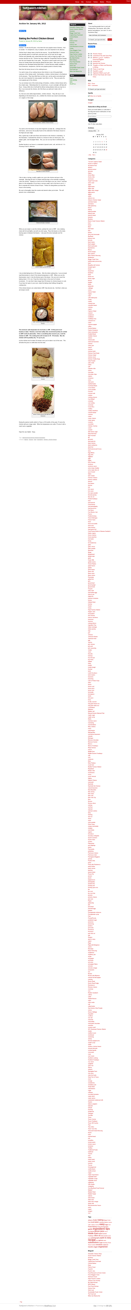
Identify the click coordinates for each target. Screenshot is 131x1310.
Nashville (90, 784)
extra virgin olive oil (93, 470)
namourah (91, 782)
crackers (90, 414)
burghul (90, 282)
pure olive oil (91, 933)
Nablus (90, 778)
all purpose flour (92, 165)
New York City (92, 797)
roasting (90, 979)
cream (89, 416)
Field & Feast (92, 1267)
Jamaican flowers (93, 636)
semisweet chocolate (94, 1023)
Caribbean (91, 317)
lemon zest (91, 690)
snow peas (91, 1052)
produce (90, 926)
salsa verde (91, 1002)
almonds (90, 171)
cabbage (90, 288)
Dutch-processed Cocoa (94, 449)
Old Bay (90, 814)
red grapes (91, 958)
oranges (90, 828)
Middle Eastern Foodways (95, 753)
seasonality (91, 1021)
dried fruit (90, 447)
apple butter (91, 186)
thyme (89, 1132)
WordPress (73, 84)
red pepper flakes (93, 964)
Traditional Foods (93, 1150)
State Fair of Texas (93, 1077)
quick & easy (91, 939)
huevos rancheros (93, 617)
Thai (89, 1125)
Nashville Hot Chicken (99, 63)
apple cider (91, 188)
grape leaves (91, 565)
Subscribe (92, 120)
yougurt (90, 1211)
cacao (89, 290)
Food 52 (90, 1269)
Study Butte (91, 1086)
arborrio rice (91, 198)
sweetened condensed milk (95, 1100)
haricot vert (91, 594)
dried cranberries (92, 445)
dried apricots (92, 441)
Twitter (95, 2)
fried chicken (91, 527)
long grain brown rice (93, 703)
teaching (90, 1109)
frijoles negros (92, 533)
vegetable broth (92, 1176)
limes (89, 700)
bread (89, 269)
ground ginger (92, 585)
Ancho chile (91, 177)
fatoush (90, 481)
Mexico (90, 744)
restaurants (91, 970)
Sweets (90, 1102)
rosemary (90, 989)
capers (90, 309)
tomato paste (91, 1142)
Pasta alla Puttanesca (94, 864)
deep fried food (92, 433)
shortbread (91, 1035)
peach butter (91, 866)
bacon (89, 207)
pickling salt (91, 885)
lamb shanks (91, 675)
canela (90, 301)
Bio (82, 2)
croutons (90, 422)
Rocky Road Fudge (93, 983)
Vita (95, 1306)
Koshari (90, 669)
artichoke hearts (92, 202)
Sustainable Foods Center (95, 1292)
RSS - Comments (93, 85)
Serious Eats (91, 1288)
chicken (28, 437)
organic (90, 832)
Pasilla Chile (91, 860)
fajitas (89, 474)
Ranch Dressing (92, 950)
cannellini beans (92, 305)
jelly (89, 640)
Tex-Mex (90, 1115)
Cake (89, 295)
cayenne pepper (92, 324)
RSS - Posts (91, 83)
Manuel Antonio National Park (96, 713)
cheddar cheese (92, 336)
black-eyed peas (92, 246)
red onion (90, 962)
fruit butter (91, 539)
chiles (89, 1224)
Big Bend (90, 236)
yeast (89, 1207)
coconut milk (91, 393)
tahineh (90, 1107)
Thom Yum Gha (92, 1129)
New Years (91, 793)
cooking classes (92, 397)
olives (89, 818)
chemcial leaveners (93, 341)
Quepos (90, 937)
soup (89, 1054)
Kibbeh (90, 661)
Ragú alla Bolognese (93, 945)
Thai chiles (91, 1127)
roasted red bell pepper (94, 977)
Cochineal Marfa (92, 385)
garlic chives (91, 546)
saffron (90, 994)
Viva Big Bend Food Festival (96, 1188)
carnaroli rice (91, 320)
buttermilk (91, 286)
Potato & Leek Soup (98, 69)
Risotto (90, 973)
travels (90, 1247)
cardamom (91, 315)
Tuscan (90, 1165)
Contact (88, 2)
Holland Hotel (91, 602)
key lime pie (91, 657)
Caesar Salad (92, 292)
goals (89, 558)
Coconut (90, 391)
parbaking (90, 851)
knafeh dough (92, 667)
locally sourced (92, 701)
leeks (89, 682)
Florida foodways (92, 498)
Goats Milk (91, 560)
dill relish (90, 439)
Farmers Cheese (92, 477)
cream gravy (91, 420)
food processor (92, 508)
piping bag (91, 903)
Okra (89, 813)
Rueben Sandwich (93, 993)
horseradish (91, 613)
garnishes (90, 550)
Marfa (89, 719)
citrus (89, 380)
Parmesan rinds (92, 855)
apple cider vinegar (93, 190)
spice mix (90, 1065)
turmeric (90, 1163)
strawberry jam (92, 1084)
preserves (91, 922)
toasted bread (92, 1136)
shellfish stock (92, 1033)
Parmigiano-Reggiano (94, 857)
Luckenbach (91, 707)
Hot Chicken (91, 615)
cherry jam (91, 345)
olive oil (90, 816)
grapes (90, 567)
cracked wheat (92, 412)
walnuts (90, 1196)
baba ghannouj (92, 205)
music (89, 774)
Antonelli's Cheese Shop (95, 1253)
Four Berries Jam (93, 512)
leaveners (90, 677)
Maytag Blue (91, 732)
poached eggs (92, 908)
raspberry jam (92, 954)
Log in (71, 78)
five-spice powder (93, 493)
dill (89, 437)
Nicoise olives (92, 803)
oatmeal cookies (92, 811)
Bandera (90, 219)
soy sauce (91, 1061)
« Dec (89, 155)
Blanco (90, 249)
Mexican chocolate (93, 740)
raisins (90, 947)
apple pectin (91, 192)
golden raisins (92, 562)
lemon (89, 684)
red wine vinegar (92, 968)
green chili (91, 571)
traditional (105, 1244)
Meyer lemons (92, 747)
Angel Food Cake (93, 181)
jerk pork (90, 646)
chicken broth (92, 351)
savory (90, 1010)
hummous (91, 619)
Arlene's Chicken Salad (94, 200)
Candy (90, 299)
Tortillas (90, 1148)
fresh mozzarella (92, 523)
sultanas (90, 1092)
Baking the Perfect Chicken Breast (36, 38)
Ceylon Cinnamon (93, 330)
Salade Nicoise (92, 998)
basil (89, 223)
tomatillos (90, 1140)
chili (89, 366)
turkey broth (91, 1159)
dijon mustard (92, 435)
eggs (89, 458)
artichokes (91, 204)
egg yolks (90, 454)
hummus (90, 621)
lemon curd (91, 686)
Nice (89, 799)
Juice (89, 652)
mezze (90, 749)
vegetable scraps (93, 1178)
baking (24, 437)
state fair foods (92, 1075)
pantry (89, 847)
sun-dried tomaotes (93, 1094)
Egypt (89, 460)
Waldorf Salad (92, 1194)
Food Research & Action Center (97, 1273)
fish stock (91, 491)
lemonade (90, 692)
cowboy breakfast (93, 410)
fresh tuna (91, 525)
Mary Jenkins (92, 726)
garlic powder (91, 548)
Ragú (89, 943)
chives (90, 370)
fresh (89, 521)
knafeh (90, 665)
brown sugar (91, 278)
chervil (90, 347)
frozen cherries (92, 535)
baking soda (91, 213)
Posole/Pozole (92, 918)
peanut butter (91, 872)
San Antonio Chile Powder (95, 1008)
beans (89, 225)
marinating (42, 437)
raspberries (91, 952)
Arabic (95, 1220)
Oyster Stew (91, 839)
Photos (108, 2)
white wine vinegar (93, 1201)
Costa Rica (91, 407)
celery (89, 326)
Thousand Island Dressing (95, 1130)
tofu (89, 1138)
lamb (89, 671)
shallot (90, 1031)
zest (89, 1213)
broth (89, 274)
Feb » (94, 155)
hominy (90, 604)
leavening (90, 678)
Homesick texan (92, 1276)
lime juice (90, 698)
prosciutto (91, 927)
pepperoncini (91, 880)
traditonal (90, 1151)
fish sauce (91, 489)
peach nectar (91, 868)
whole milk (91, 1203)
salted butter (91, 1006)
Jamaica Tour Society (94, 1280)
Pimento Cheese (97, 53)
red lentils (90, 960)
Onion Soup (91, 824)
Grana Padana (92, 564)
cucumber (91, 424)
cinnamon (90, 378)
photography (91, 881)
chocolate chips (92, 374)
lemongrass (91, 694)
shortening (91, 1037)
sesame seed (92, 1027)
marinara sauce (92, 721)
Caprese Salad (92, 311)
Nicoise (90, 801)
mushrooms (91, 772)
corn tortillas (91, 403)
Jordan (90, 650)
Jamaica (90, 634)
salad (89, 996)
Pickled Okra (96, 61)
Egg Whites (91, 452)
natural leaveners (93, 788)
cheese (90, 338)
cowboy (90, 408)
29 (106, 150)
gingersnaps (91, 556)
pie (89, 889)
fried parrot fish (92, 529)
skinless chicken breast (50, 439)
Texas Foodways (92, 1121)
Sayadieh (90, 1014)
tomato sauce (92, 1144)
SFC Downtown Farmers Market (97, 1029)
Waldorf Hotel (92, 1192)
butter (89, 284)
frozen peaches (92, 537)
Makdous (90, 709)
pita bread (91, 906)
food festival (91, 502)
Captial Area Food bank (94, 1261)
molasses (90, 759)
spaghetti (90, 1063)
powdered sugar (92, 920)
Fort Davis (91, 510)
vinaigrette (91, 1186)
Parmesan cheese (93, 853)
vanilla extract (92, 1171)
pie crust (90, 891)
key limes (90, 659)
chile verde (91, 362)
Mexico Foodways (93, 745)
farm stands (91, 475)
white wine (91, 1199)
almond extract (92, 169)
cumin (89, 428)
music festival (92, 776)
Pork (89, 916)
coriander (90, 401)
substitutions (91, 1088)
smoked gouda (92, 1050)
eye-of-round (91, 472)
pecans (90, 876)
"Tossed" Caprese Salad (95, 161)
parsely (90, 858)
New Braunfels (92, 790)
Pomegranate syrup (93, 914)
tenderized (91, 1111)
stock (89, 1079)
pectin (89, 878)
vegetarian (91, 1182)
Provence (90, 931)
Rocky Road (91, 981)
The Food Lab (92, 1294)
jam (89, 633)
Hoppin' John (91, 611)
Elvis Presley (91, 462)
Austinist (90, 1257)
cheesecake (91, 339)
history (90, 600)
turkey (89, 1157)
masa (89, 728)
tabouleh (90, 1106)
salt (89, 1004)
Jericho (90, 642)
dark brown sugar (93, 431)
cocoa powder (92, 389)
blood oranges (92, 251)
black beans (91, 242)
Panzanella (91, 849)
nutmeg (90, 805)
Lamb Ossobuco (92, 673)
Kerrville (90, 654)
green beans (91, 569)
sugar (89, 1090)
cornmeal (90, 405)
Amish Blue (91, 175)
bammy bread (92, 215)
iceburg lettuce (92, 623)
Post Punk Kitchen (93, 1286)
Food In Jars (91, 1271)
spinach (90, 1069)
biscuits (90, 240)
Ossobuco (91, 834)
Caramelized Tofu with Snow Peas (102, 55)
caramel (90, 313)
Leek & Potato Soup (93, 680)
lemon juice (91, 688)
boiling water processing (94, 261)
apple (89, 184)
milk (89, 755)
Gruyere (90, 588)
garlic (89, 544)
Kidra (89, 663)
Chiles (89, 364)
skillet (89, 1044)
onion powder (91, 822)
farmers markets (92, 479)
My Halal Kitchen (93, 1282)
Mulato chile (91, 770)
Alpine (89, 173)
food (35, 439)
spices (100, 1240)
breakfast (90, 272)
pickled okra (91, 883)
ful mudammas (92, 542)
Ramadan (90, 948)
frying (89, 541)
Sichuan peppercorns (94, 1040)
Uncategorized (92, 1167)
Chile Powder (91, 361)
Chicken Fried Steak (93, 353)
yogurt (89, 1209)
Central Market (92, 328)
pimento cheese (92, 897)
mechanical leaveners (94, 734)
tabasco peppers (92, 1104)
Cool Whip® (91, 399)
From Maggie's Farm (93, 1275)
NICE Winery (91, 1284)
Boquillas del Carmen (94, 265)
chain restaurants (93, 332)
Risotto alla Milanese (94, 975)
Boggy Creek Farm (93, 259)
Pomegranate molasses (94, 912)
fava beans (91, 483)
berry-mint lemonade (93, 234)
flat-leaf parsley (92, 495)
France (90, 514)
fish (89, 487)
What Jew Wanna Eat (94, 1296)
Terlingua (90, 1113)
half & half (91, 590)
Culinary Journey (92, 426)
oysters (90, 841)
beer (89, 230)
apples (90, 194)
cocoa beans (91, 387)
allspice (90, 167)
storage (90, 1081)
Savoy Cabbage (92, 1012)
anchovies (91, 179)
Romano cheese (92, 987)
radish (89, 941)
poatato (90, 910)
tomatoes (90, 1146)
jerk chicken (91, 644)
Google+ (90, 103)
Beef (89, 227)
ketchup (90, 655)
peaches (90, 870)
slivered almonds (92, 1048)
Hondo (90, 606)
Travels (90, 1153)
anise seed (91, 182)
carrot (89, 322)
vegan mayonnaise (93, 1174)
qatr (89, 935)
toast (89, 1134)
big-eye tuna (91, 238)
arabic (89, 196)
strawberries (91, 1083)
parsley (106, 1235)
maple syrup (91, 717)
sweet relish (91, 1096)
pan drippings (91, 845)
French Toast (91, 520)
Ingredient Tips (92, 625)
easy (89, 451)
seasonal (90, 1019)
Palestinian (91, 843)
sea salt (90, 1017)
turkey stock (91, 1161)
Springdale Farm (92, 1071)
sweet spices (91, 1098)
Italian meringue (92, 627)
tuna (89, 1155)
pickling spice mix (93, 887)
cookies (90, 395)
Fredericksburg (92, 516)
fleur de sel (91, 497)
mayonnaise (91, 730)
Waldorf (90, 1190)
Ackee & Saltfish (92, 163)
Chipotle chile (92, 368)
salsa (89, 1000)
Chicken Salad (92, 355)
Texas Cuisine (92, 1119)
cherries (90, 343)
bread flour (91, 271)
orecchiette (91, 830)
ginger (89, 552)
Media (102, 2)
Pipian (89, 901)
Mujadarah (91, 768)
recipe (89, 956)
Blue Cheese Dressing (94, 255)
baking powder (92, 211)
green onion (91, 573)
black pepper (91, 244)
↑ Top (20, 1302)
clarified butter (92, 384)
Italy (89, 631)
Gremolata (91, 577)
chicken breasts (34, 437)
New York (90, 795)
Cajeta (90, 294)
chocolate (90, 372)
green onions (91, 575)
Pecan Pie (91, 874)
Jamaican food (92, 638)
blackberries (91, 248)
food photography (93, 506)
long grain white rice (93, 705)
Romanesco (91, 985)
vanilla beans (91, 1169)
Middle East (91, 751)
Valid (73, 80)
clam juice (91, 382)
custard (90, 430)
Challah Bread (92, 334)
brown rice (91, 276)
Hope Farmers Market (94, 610)
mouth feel (91, 765)
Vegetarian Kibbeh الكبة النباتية (101, 73)
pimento (90, 895)
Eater (89, 1265)
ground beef (91, 583)
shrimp (90, 1038)
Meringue (90, 738)
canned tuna (91, 303)
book (89, 263)
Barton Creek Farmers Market (96, 221)
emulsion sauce (92, 466)
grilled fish (91, 579)
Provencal (91, 929)
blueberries (91, 257)
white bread (91, 1197)
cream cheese (92, 418)
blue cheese (91, 253)
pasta (89, 862)
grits (89, 581)
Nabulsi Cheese (92, 780)
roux (89, 991)
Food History (91, 504)
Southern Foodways (93, 1060)
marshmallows (92, 724)
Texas (89, 1117)
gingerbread (91, 554)
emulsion (90, 464)
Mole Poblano (92, 763)
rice (89, 971)
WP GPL (109, 1306)
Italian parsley (92, 629)
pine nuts (90, 899)
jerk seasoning (92, 648)
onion (89, 820)
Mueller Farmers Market (94, 767)
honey (89, 608)
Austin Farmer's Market (94, 1255)
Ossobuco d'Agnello (93, 836)
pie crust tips (91, 893)
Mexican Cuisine (92, 742)
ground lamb (91, 587)
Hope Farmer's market (94, 1278)
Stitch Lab (91, 1290)
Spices (90, 1067)
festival (90, 485)
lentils (89, 696)
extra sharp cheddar (93, 468)
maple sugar (91, 715)
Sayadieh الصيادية (98, 71)
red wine (90, 966)
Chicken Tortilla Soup (94, 359)
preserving (91, 924)
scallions (90, 1016)
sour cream (91, 1056)
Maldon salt (91, 711)
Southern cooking (93, 1058)
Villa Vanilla (91, 1184)
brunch (90, 280)
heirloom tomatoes (93, 598)
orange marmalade (93, 826)
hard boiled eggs (92, 592)
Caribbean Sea (92, 318)
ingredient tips (101, 1228)
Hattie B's (90, 596)
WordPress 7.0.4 (50, 1306)
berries (90, 232)
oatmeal (90, 809)
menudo (90, 736)
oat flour (90, 807)
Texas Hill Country (93, 1123)
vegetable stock (92, 1180)
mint (89, 757)
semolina (90, 1025)
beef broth (91, 228)
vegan (89, 1173)
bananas (90, 217)
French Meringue (92, 518)
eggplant (90, 456)
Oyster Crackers (92, 837)
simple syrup (91, 1042)
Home (77, 2)
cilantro (90, 376)
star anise (91, 1073)
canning (90, 307)
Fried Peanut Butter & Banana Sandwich (99, 531)
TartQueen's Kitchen (34, 8)
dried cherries (92, 443)
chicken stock (92, 357)
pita (89, 904)
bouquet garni (92, 267)
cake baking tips (92, 297)
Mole (89, 761)
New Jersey (91, 791)
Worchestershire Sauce (94, 1205)
